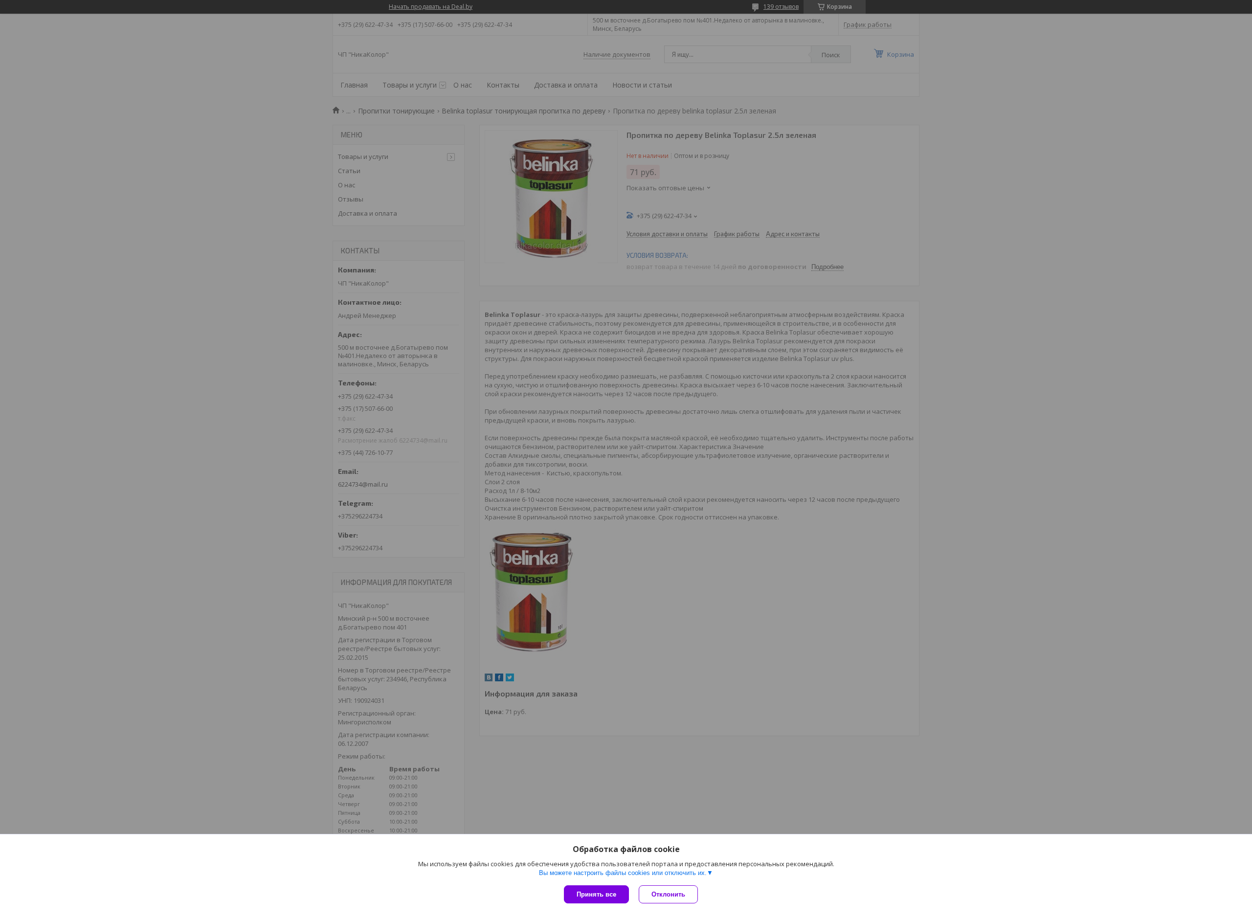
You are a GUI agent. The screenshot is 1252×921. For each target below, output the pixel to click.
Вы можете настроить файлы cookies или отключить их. (623, 872)
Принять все (596, 894)
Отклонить (668, 894)
